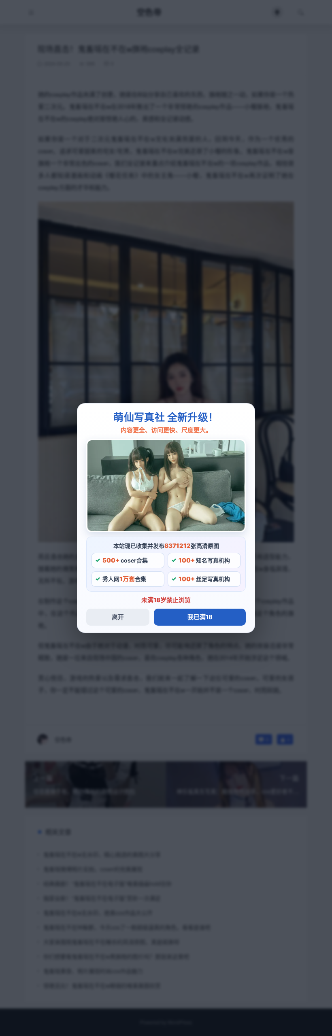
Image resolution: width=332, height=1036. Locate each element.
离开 (118, 617)
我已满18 (200, 617)
